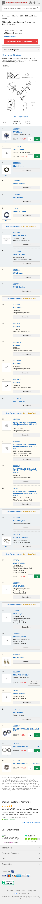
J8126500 (17, 726)
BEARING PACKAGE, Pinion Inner (26, 746)
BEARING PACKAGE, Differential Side (26, 730)
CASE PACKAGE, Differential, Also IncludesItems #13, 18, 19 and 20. (25, 424)
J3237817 (17, 560)
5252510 (16, 466)
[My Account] (34, 2)
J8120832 (17, 583)
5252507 (16, 743)
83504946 (17, 163)
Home (4, 16)
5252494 (16, 441)
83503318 (17, 146)
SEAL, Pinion (18, 166)
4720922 (16, 233)
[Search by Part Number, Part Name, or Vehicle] (37, 8)
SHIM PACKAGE (19, 236)
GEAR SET (17, 382)
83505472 (17, 379)
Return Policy (20, 891)
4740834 (16, 419)
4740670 (16, 534)
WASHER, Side (19, 563)
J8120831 (17, 634)
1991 (22, 16)
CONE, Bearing (19, 693)
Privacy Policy (32, 891)
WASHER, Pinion (19, 614)
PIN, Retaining (18, 657)
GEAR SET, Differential (22, 537)
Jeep (8, 16)
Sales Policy (9, 891)
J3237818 (17, 611)
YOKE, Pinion (18, 149)
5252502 (16, 654)
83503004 (17, 672)
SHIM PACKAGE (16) (21, 675)
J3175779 (17, 208)
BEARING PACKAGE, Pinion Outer (26, 764)
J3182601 (17, 129)
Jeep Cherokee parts (17, 781)
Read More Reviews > (33, 822)
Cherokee (15, 16)
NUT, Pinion (17, 132)
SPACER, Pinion (19, 211)
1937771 (16, 690)
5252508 (16, 761)
